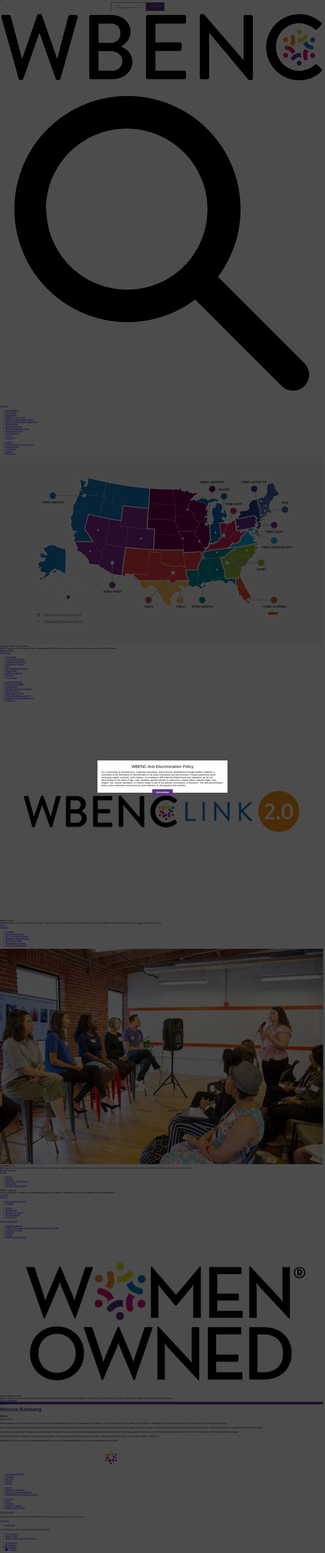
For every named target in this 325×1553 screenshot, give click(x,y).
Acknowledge (162, 792)
